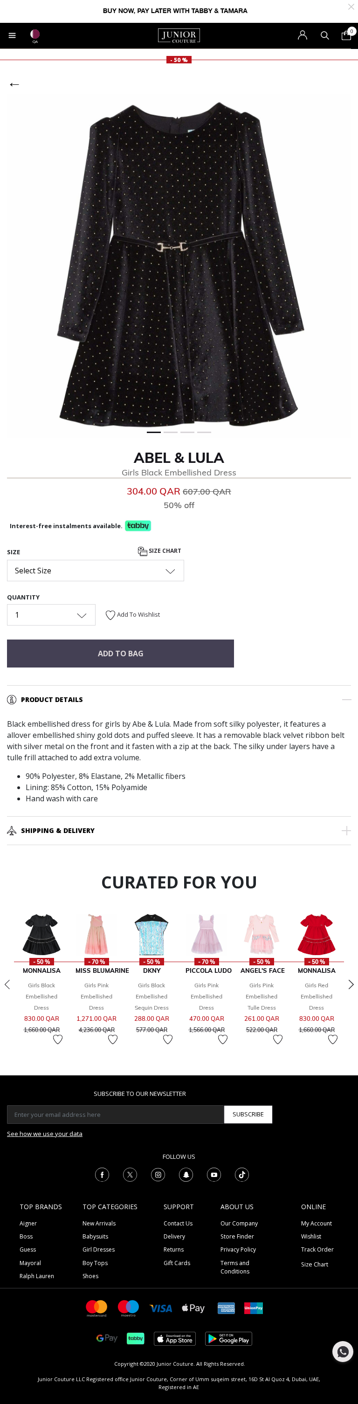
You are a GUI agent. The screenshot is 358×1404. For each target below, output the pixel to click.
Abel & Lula (179, 458)
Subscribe (248, 1114)
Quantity (23, 597)
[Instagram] (158, 1174)
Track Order (317, 1249)
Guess (28, 1249)
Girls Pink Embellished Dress (96, 996)
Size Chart (164, 551)
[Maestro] (128, 1307)
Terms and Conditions (234, 1267)
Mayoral (30, 1263)
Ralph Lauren (37, 1276)
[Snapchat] (186, 1174)
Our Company (239, 1223)
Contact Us (178, 1223)
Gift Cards (177, 1263)
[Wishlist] (57, 1039)
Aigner (28, 1223)
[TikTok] (242, 1174)
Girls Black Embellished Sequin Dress (152, 996)
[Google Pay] (106, 1338)
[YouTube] (214, 1174)
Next (351, 984)
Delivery (174, 1236)
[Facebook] (102, 1174)
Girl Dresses (99, 1249)
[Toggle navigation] (12, 35)
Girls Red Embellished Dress (316, 996)
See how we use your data (45, 1133)
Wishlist (311, 1236)
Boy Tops (95, 1263)
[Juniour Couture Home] (179, 35)
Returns (174, 1249)
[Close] (351, 5)
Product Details (52, 699)
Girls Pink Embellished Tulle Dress (261, 996)
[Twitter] (130, 1174)
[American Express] (226, 1307)
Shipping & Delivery (58, 830)
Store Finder (237, 1236)
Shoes (90, 1276)
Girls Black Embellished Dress (41, 996)
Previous (7, 984)
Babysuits (95, 1236)
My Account (316, 1223)
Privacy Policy (238, 1249)
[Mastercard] (97, 1307)
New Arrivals (99, 1223)
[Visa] (160, 1307)
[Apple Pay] (193, 1307)
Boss (26, 1236)
